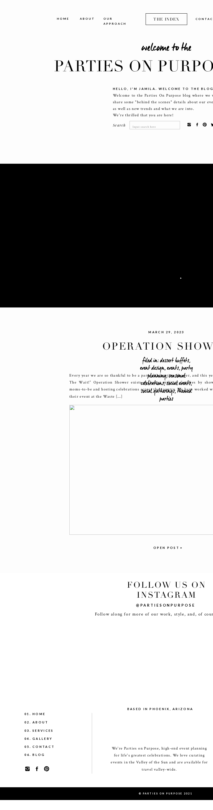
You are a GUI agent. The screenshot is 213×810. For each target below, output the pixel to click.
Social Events (178, 383)
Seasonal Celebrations (163, 379)
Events (173, 368)
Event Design (152, 368)
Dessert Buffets (174, 360)
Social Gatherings (158, 391)
